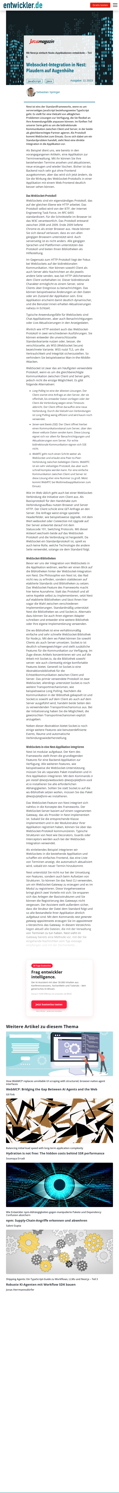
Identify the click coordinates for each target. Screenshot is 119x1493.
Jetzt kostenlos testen (49, 1004)
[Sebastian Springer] (31, 92)
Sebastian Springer (48, 92)
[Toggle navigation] (23, 5)
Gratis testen (100, 5)
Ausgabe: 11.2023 (81, 80)
